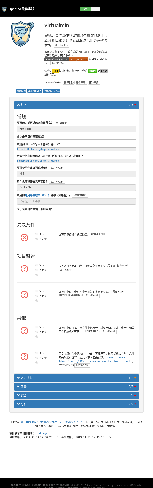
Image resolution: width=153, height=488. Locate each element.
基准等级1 (69, 82)
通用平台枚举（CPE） (38, 195)
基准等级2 (81, 82)
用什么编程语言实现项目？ (32, 181)
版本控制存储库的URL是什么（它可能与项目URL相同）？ (50, 156)
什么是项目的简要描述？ (31, 136)
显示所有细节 (35, 91)
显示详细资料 (61, 46)
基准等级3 (94, 82)
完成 (40, 233)
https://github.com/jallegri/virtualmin (38, 149)
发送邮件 (50, 485)
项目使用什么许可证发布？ (32, 168)
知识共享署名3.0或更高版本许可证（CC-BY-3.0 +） (52, 422)
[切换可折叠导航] (147, 9)
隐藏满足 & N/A (52, 91)
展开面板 (21, 91)
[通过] (92, 71)
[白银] (104, 71)
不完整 (40, 238)
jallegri (43, 433)
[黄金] (55, 71)
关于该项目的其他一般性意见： (35, 209)
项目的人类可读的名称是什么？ (35, 123)
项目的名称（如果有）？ (44, 195)
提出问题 (64, 485)
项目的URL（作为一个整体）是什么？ (39, 144)
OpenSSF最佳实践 (21, 9)
